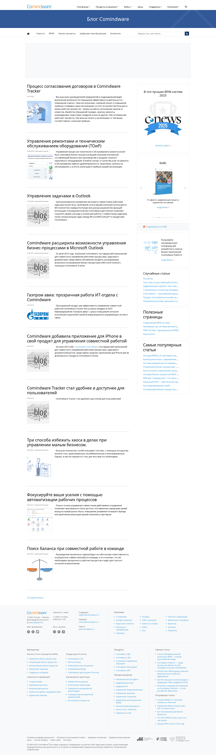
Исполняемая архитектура (79, 685)
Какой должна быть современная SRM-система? (166, 359)
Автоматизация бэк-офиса (127, 679)
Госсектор (148, 278)
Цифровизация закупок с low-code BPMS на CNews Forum (171, 286)
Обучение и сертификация (122, 628)
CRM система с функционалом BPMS (161, 330)
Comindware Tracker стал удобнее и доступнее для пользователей (75, 390)
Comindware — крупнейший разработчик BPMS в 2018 (169, 293)
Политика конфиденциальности (40, 737)
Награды (145, 617)
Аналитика (115, 33)
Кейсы (127, 6)
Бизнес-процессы (67, 33)
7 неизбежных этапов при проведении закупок (166, 290)
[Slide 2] (158, 217)
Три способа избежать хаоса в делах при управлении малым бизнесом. (67, 442)
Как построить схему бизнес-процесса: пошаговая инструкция (174, 370)
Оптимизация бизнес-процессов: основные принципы (170, 389)
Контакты (172, 627)
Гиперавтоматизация (77, 669)
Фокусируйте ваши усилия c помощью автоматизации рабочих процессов (64, 497)
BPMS (51, 33)
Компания (173, 6)
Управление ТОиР (123, 713)
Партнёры (120, 633)
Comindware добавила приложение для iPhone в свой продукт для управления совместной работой (77, 338)
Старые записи (35, 597)
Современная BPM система (156, 322)
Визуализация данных (38, 688)
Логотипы (67, 740)
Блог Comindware (108, 18)
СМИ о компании (149, 620)
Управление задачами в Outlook (58, 195)
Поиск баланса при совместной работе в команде (75, 548)
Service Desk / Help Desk (126, 709)
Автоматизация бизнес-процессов (43, 665)
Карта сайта (56, 740)
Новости (40, 33)
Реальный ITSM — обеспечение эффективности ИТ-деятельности (175, 381)
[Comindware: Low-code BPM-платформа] (39, 7)
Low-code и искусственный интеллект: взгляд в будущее (170, 282)
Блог (144, 630)
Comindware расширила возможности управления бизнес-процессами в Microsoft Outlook (76, 245)
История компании (124, 620)
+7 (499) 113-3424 (60, 617)
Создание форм (35, 681)
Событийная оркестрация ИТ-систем (83, 672)
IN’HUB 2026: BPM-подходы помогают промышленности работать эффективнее (172, 674)
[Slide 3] (163, 217)
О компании (121, 617)
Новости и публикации (177, 617)
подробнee (166, 260)
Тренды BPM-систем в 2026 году (170, 724)
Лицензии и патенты (125, 623)
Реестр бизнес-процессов (79, 700)
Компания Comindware (87, 346)
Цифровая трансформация (93, 33)
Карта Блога (149, 334)
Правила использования (119, 737)
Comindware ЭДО (123, 654)
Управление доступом (38, 685)
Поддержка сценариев (38, 672)
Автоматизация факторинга (128, 706)
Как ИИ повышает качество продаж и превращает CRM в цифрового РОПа (173, 681)
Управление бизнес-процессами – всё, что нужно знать (170, 367)
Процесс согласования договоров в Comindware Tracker (73, 88)
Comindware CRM (123, 657)
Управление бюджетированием (129, 690)
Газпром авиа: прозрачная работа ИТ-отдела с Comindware (72, 297)
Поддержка (154, 6)
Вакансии (172, 623)
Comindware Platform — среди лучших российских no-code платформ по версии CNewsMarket (171, 665)
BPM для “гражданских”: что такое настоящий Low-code (170, 378)
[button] (186, 6)
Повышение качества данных (80, 665)
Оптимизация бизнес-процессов (43, 662)
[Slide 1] (154, 217)
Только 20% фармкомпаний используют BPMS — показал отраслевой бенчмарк (169, 656)
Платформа (82, 6)
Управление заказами (125, 693)
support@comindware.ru (89, 615)
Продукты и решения (106, 6)
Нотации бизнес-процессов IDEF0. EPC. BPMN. (165, 374)
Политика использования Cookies (71, 737)
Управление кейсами (38, 695)
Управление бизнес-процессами (42, 659)
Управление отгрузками (126, 696)
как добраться (36, 622)
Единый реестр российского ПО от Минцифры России (182, 739)
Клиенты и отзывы (150, 623)
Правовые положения (97, 737)
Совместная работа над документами (45, 692)
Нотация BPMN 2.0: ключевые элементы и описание (168, 355)
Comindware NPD (123, 670)
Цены (140, 6)
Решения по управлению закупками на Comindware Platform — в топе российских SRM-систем (172, 688)
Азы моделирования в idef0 (156, 385)
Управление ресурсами (78, 681)
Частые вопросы (41, 740)
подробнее (162, 207)
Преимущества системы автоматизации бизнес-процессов (172, 326)
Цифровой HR (122, 686)
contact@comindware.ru (89, 622)
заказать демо (162, 145)
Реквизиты (172, 630)
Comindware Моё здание (126, 667)
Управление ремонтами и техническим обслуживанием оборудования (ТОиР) (66, 143)
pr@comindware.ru (86, 629)
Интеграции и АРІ (75, 659)
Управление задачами (38, 669)
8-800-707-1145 (59, 619)
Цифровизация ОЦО (124, 683)
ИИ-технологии (74, 662)
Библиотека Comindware (178, 620)
